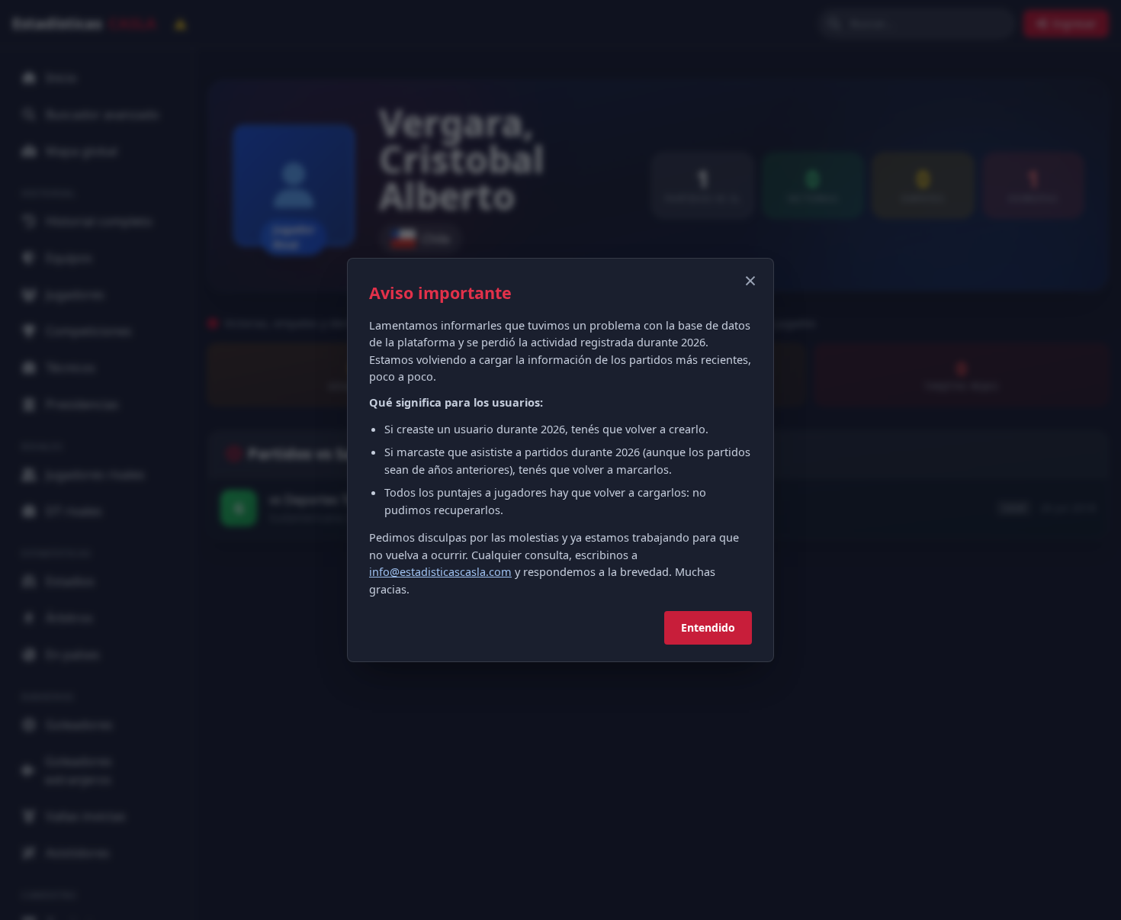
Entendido (708, 627)
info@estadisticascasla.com (440, 571)
